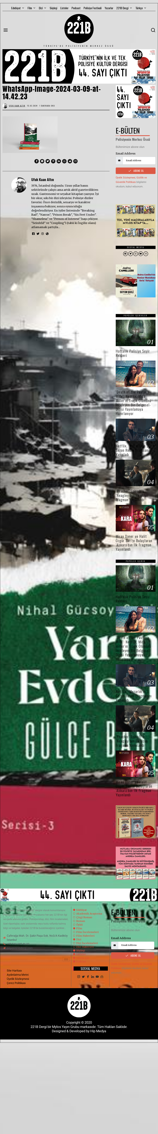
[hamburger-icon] (66, 959)
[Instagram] (78, 977)
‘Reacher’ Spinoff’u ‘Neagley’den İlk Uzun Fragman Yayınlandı (132, 495)
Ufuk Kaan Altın (42, 179)
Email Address (125, 153)
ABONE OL (138, 171)
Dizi (41, 8)
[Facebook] (88, 977)
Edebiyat (16, 8)
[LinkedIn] (92, 977)
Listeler (64, 8)
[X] (83, 977)
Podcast (76, 8)
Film (30, 8)
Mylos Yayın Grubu (65, 1027)
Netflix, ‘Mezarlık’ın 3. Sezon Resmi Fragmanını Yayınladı (134, 450)
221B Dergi (122, 8)
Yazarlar (109, 8)
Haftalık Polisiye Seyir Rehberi (133, 353)
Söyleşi (53, 8)
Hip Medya (98, 1031)
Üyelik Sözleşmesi (125, 177)
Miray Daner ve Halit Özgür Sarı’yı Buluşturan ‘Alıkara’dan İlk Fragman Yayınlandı (134, 542)
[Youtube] (97, 977)
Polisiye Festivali (93, 8)
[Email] (102, 977)
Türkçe (139, 8)
